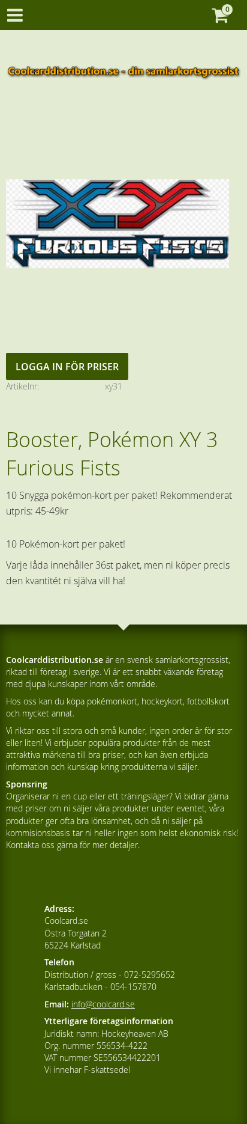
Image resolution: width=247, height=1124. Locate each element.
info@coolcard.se (103, 1004)
